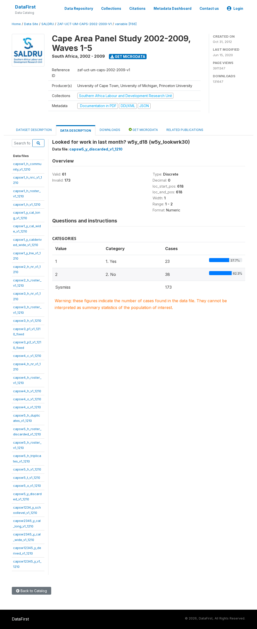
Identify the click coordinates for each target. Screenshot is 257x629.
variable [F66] (126, 24)
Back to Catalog (33, 591)
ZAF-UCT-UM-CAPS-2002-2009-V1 (84, 24)
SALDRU (47, 24)
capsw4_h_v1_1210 (27, 391)
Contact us (209, 9)
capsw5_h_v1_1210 (27, 469)
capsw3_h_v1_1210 (27, 321)
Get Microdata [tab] (145, 130)
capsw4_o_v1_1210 (27, 399)
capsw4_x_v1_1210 (27, 407)
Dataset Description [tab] (34, 130)
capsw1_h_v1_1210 (26, 204)
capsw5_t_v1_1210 (26, 478)
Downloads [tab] (110, 130)
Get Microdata (129, 56)
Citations (137, 9)
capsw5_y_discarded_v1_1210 (95, 149)
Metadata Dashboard (172, 9)
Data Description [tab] (75, 130)
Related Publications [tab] (184, 130)
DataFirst (25, 7)
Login (238, 9)
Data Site (31, 24)
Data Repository (79, 9)
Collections (111, 9)
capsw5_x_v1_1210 (27, 486)
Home (16, 24)
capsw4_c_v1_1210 (27, 356)
